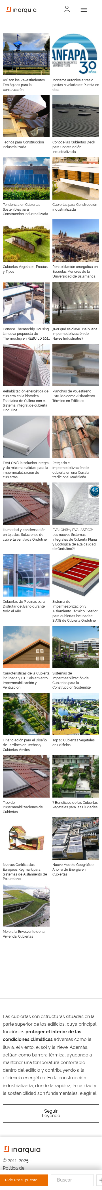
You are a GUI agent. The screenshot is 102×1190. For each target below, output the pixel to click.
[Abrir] (83, 10)
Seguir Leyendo (51, 1113)
